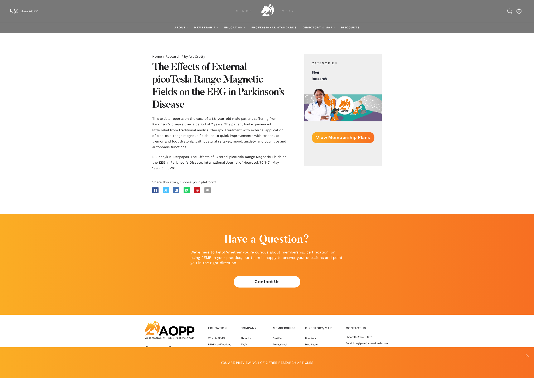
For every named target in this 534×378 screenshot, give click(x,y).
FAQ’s (244, 344)
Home (157, 57)
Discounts (350, 27)
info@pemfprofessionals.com (370, 343)
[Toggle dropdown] (187, 27)
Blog (315, 72)
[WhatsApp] (187, 190)
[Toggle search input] (509, 11)
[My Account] (519, 11)
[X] (166, 190)
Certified (278, 338)
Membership (205, 27)
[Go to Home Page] (267, 11)
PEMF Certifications (219, 344)
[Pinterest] (197, 190)
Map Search (312, 344)
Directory (310, 338)
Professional (280, 344)
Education (233, 27)
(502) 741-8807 (363, 337)
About (179, 27)
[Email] (207, 190)
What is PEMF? (216, 338)
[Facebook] (155, 190)
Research (172, 57)
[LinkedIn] (176, 190)
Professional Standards (273, 27)
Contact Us (267, 282)
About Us (246, 338)
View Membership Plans (343, 137)
